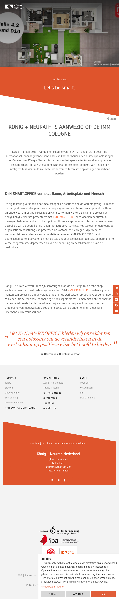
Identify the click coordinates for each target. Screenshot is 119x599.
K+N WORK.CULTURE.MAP (20, 407)
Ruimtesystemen (14, 402)
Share (113, 118)
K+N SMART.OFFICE (64, 217)
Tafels (8, 382)
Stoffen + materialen (53, 382)
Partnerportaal (52, 392)
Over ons (85, 382)
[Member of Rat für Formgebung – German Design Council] (59, 530)
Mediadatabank (51, 387)
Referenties (50, 397)
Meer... (53, 593)
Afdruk (60, 586)
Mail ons (59, 463)
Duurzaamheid (87, 397)
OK (103, 593)
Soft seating (11, 397)
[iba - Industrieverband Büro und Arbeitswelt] (59, 540)
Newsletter (49, 408)
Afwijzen (78, 593)
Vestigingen (86, 387)
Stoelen (9, 387)
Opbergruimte (12, 392)
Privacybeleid (48, 586)
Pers (82, 392)
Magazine (49, 403)
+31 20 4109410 (60, 459)
